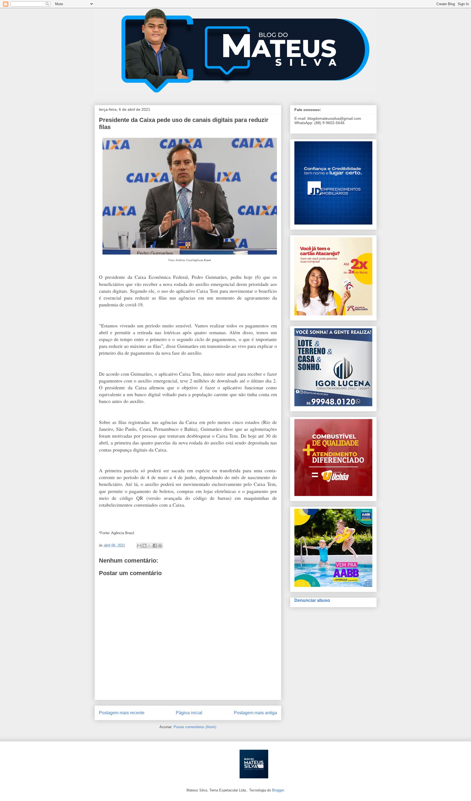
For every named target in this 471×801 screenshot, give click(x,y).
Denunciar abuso (312, 600)
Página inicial (189, 712)
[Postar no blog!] (144, 545)
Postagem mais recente (121, 712)
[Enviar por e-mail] (139, 545)
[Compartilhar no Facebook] (155, 545)
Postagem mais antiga (255, 712)
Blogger (278, 790)
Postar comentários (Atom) (195, 727)
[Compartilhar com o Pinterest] (160, 545)
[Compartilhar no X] (149, 545)
